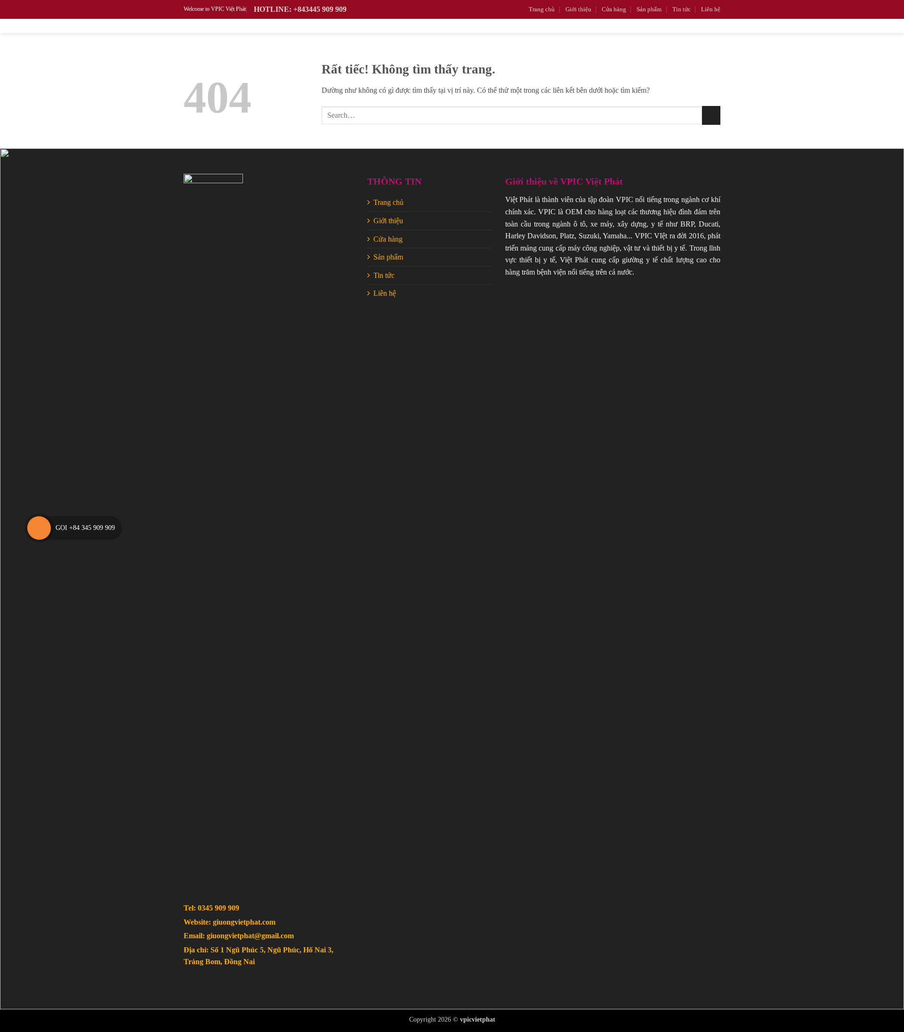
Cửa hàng (614, 9)
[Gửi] (711, 115)
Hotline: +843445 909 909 (300, 9)
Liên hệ (710, 9)
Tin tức (681, 9)
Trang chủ (542, 9)
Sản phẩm (649, 9)
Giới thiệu (578, 9)
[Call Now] (39, 528)
